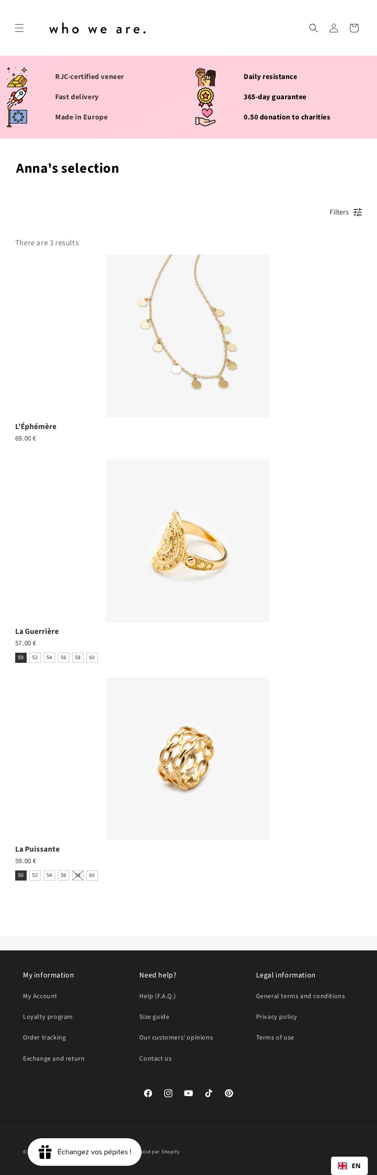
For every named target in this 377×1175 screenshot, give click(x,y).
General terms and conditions (300, 996)
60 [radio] (92, 657)
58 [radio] (78, 657)
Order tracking (44, 1037)
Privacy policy (276, 1017)
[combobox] (349, 1166)
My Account (40, 996)
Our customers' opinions (176, 1037)
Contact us (155, 1058)
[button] (19, 28)
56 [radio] (64, 657)
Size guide (154, 1017)
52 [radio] (35, 657)
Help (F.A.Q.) (157, 996)
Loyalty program (48, 1017)
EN (356, 1165)
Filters (339, 212)
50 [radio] (21, 657)
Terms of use (275, 1037)
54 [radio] (49, 657)
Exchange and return (54, 1058)
